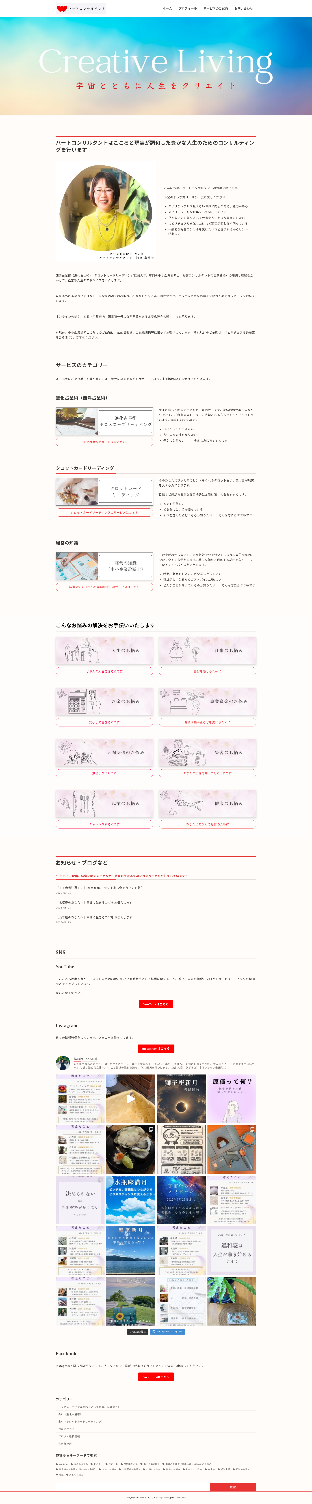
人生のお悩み (109, 1469)
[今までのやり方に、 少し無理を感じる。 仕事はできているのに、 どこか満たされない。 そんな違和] (231, 1250)
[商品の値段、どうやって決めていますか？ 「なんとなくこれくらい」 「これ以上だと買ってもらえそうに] (231, 1098)
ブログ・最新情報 (69, 1436)
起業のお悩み (243, 1469)
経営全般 (225, 1469)
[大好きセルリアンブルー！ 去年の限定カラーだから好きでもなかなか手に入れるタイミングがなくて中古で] (231, 1149)
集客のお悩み (76, 1474)
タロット (113, 1464)
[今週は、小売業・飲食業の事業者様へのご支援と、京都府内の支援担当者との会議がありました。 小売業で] (80, 1149)
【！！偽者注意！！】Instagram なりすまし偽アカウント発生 (100, 887)
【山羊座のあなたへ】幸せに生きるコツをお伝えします (96, 917)
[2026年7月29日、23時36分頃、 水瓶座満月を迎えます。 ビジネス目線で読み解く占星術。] (130, 1200)
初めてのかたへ (194, 1469)
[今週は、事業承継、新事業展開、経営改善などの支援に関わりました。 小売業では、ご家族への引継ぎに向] (80, 1250)
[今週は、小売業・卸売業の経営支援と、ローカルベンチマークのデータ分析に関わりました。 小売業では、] (231, 1200)
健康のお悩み (173, 1469)
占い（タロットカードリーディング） (81, 1421)
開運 (61, 1474)
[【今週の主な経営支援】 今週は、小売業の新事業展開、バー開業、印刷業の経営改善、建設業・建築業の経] (181, 1301)
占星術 (211, 1469)
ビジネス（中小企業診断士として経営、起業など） (89, 1406)
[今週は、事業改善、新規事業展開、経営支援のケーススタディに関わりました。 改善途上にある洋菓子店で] (80, 1098)
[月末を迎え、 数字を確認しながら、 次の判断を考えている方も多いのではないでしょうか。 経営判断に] (80, 1200)
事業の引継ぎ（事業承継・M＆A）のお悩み (189, 1464)
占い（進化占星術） (70, 1414)
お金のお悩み (81, 1464)
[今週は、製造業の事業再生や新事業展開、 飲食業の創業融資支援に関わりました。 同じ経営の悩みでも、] (181, 1250)
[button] (104, 442)
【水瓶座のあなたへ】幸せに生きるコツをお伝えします (96, 902)
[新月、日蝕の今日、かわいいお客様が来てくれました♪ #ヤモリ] (130, 1098)
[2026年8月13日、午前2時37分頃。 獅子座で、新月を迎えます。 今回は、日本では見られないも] (181, 1098)
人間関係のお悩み (131, 1469)
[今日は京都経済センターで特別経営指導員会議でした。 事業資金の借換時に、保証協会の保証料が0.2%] (181, 1149)
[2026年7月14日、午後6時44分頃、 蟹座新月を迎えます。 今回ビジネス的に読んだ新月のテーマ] (130, 1250)
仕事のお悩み (153, 1469)
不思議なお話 (131, 1464)
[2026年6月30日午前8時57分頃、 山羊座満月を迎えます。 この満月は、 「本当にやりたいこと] (130, 1301)
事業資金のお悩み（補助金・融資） (78, 1469)
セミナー (98, 1464)
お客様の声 (65, 1443)
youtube (63, 1464)
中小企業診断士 (152, 1464)
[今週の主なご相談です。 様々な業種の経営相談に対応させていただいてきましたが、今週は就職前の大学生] (80, 1301)
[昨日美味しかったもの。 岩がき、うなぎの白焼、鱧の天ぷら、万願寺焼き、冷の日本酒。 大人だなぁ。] (130, 1149)
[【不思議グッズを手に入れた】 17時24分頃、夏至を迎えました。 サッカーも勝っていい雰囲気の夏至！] (231, 1301)
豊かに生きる (66, 1428)
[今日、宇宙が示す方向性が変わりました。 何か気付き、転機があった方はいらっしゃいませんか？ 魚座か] (181, 1200)
